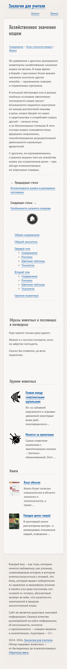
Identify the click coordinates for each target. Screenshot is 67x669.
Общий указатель (26, 242)
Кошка (13, 50)
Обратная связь (19, 652)
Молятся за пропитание (40, 435)
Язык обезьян (32, 482)
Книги (35, 13)
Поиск (54, 13)
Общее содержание (27, 235)
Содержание (16, 46)
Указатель (28, 265)
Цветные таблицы (33, 261)
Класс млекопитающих (39, 46)
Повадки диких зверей (37, 516)
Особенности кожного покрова (30, 208)
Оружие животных (27, 295)
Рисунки (26, 257)
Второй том (22, 272)
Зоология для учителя (27, 6)
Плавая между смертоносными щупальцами (35, 397)
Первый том (22, 248)
